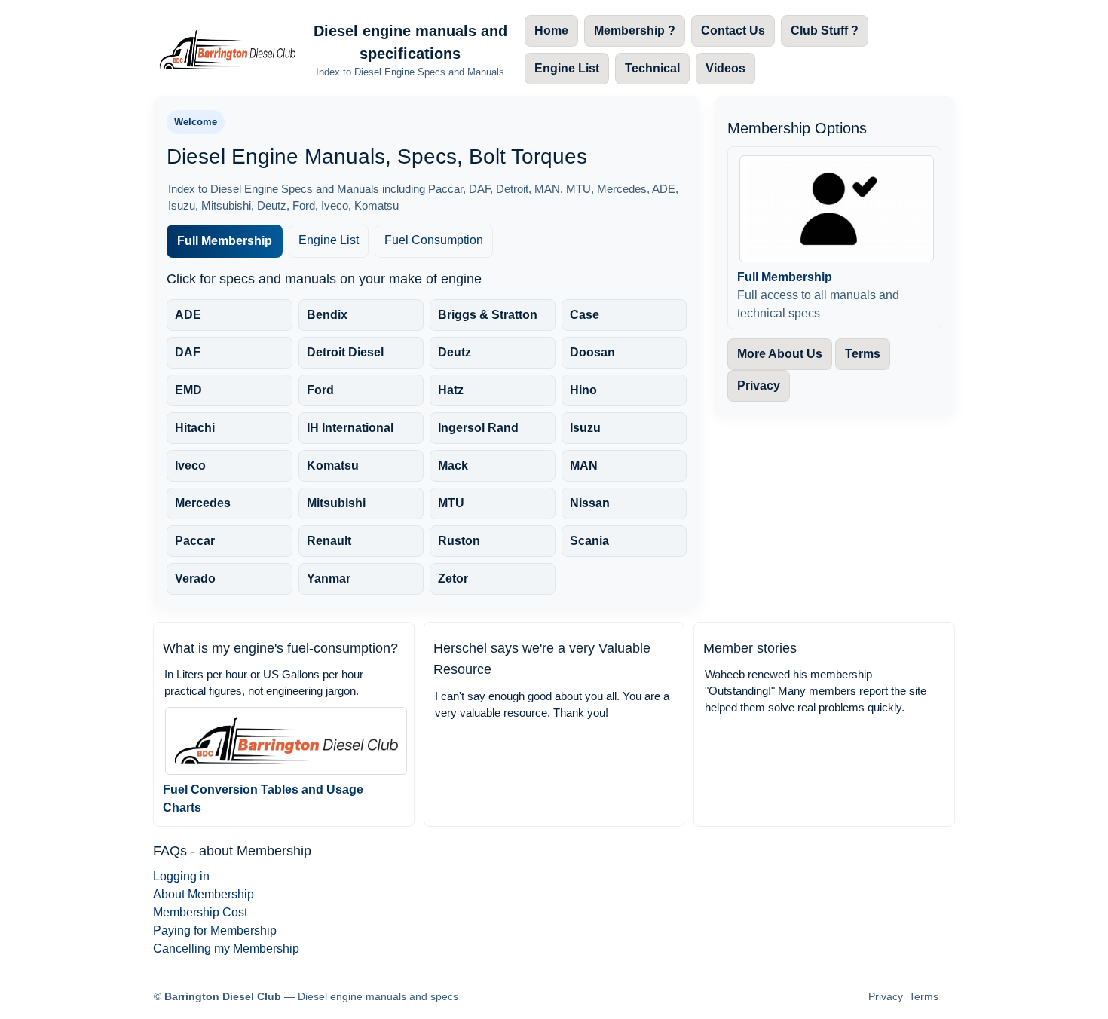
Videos (725, 68)
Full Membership (224, 240)
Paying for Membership (215, 930)
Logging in (181, 876)
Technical (652, 68)
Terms (862, 353)
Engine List (566, 68)
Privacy (758, 385)
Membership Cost (200, 912)
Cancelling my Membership (226, 948)
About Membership (203, 894)
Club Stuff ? (825, 30)
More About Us (779, 353)
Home (551, 30)
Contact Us (733, 30)
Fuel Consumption (433, 240)
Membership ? (634, 30)
